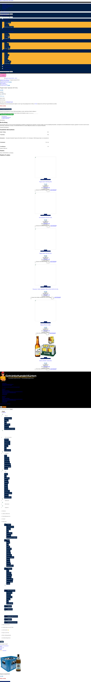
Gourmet (6, 426)
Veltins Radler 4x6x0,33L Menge (41, 368)
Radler (6, 484)
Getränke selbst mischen (12, 616)
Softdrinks (9, 568)
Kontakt (3, 389)
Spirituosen (9, 609)
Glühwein (9, 606)
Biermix (6, 480)
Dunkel (6, 489)
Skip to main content (9, 0)
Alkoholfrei (7, 478)
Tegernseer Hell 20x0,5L (4, 82)
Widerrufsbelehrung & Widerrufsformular (9, 392)
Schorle (6, 446)
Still (5, 422)
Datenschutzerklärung (5, 390)
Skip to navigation (3, 0)
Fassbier (6, 495)
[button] (53, 189)
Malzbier (6, 482)
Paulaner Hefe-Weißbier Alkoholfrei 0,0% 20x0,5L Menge (41, 297)
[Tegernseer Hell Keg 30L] (45, 177)
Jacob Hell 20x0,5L (3, 85)
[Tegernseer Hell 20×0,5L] (45, 249)
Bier (8, 540)
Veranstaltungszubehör (12, 622)
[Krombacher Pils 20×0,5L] (45, 213)
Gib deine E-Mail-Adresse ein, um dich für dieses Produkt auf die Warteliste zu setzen (14, 113)
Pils (5, 476)
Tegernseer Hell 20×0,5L (45, 253)
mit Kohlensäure (8, 418)
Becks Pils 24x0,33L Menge (41, 333)
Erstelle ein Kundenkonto (4, 645)
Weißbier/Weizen (8, 493)
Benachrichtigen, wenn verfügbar (7, 114)
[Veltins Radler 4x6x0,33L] (45, 356)
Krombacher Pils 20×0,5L (45, 217)
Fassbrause (7, 462)
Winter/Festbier (7, 63)
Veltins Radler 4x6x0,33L (45, 360)
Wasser (8, 524)
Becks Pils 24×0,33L (45, 325)
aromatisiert (7, 424)
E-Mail (36, 103)
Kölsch (6, 474)
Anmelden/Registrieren (6, 637)
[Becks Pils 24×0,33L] (45, 320)
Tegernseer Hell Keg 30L (45, 181)
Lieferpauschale (4, 393)
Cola (5, 455)
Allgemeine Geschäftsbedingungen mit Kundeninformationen (12, 391)
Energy (6, 48)
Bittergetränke (7, 466)
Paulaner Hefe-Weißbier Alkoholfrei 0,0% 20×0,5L (45, 289)
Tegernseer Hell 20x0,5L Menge (41, 261)
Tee (5, 448)
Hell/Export (7, 491)
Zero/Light (7, 460)
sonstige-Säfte (7, 38)
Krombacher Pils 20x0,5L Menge (41, 225)
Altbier (6, 486)
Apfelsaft (6, 439)
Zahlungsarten (4, 394)
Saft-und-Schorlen (11, 590)
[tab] (4, 116)
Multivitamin (7, 444)
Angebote (9, 619)
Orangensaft (7, 441)
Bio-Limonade (7, 464)
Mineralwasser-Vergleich (9, 428)
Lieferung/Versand (46, 187)
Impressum (4, 388)
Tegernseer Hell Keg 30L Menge (41, 189)
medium (6, 420)
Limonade (7, 458)
